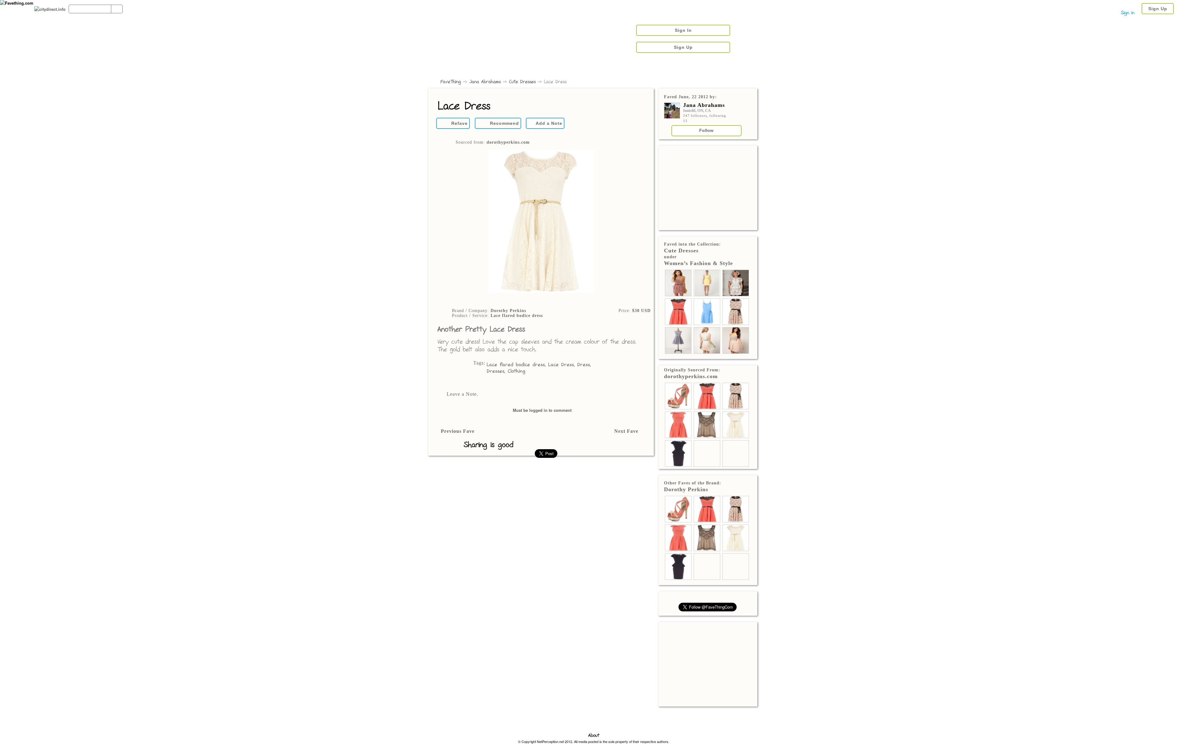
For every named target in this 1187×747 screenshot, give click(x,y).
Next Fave (626, 431)
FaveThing (450, 82)
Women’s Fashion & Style (698, 263)
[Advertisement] (708, 187)
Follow (706, 130)
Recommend (504, 123)
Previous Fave (457, 431)
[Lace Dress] (541, 222)
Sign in (1127, 13)
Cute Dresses (522, 82)
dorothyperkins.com (508, 142)
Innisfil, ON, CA (697, 110)
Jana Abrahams (485, 82)
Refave (459, 123)
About (593, 735)
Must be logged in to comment (542, 410)
